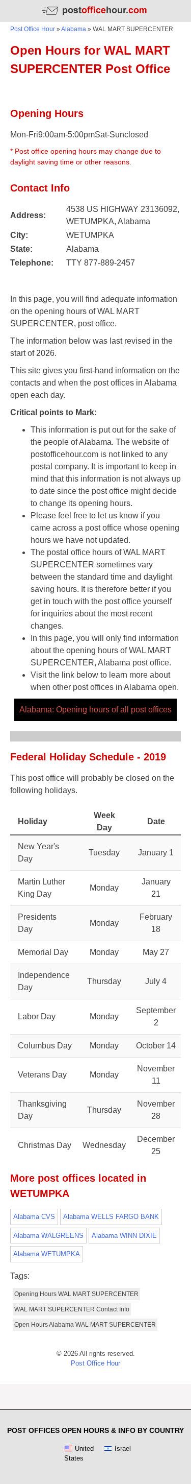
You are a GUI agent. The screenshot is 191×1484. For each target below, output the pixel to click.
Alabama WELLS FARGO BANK (111, 1216)
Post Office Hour (32, 29)
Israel (123, 1448)
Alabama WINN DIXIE (124, 1235)
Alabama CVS (34, 1216)
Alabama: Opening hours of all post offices (95, 709)
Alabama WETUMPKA (46, 1254)
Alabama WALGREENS (48, 1235)
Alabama (73, 29)
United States (79, 1454)
